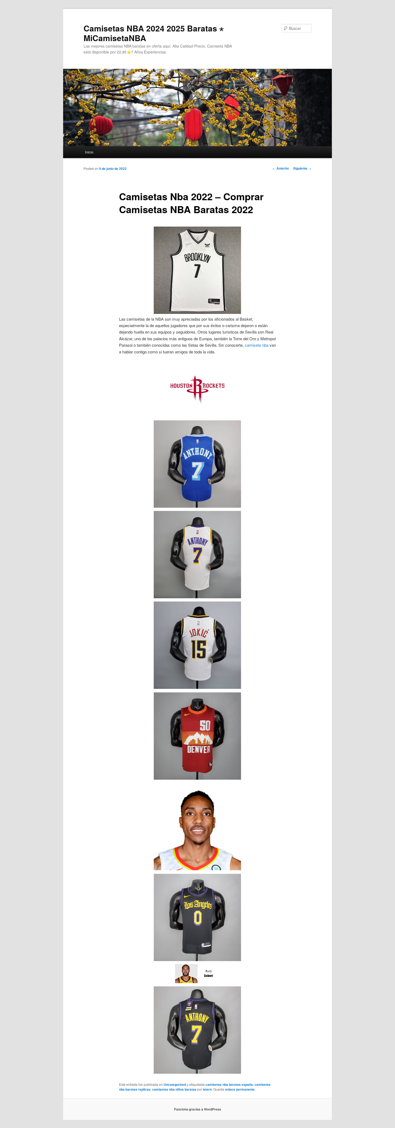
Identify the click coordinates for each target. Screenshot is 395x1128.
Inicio (89, 152)
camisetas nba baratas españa (229, 1084)
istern (207, 1089)
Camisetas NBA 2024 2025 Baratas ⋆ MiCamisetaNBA (154, 33)
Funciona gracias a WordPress (197, 1109)
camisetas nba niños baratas (174, 1089)
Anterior (280, 168)
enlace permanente (240, 1089)
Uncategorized (175, 1084)
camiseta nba (256, 345)
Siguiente (302, 168)
